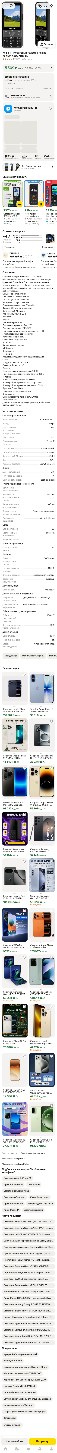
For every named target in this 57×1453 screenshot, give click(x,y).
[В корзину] (19, 204)
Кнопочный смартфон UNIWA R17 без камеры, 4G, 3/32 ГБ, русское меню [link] (14, 850)
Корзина (40, 1449)
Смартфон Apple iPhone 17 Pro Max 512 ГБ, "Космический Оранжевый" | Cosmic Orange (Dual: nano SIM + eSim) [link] (42, 946)
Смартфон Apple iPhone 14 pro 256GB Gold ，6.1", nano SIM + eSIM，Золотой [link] (41, 803)
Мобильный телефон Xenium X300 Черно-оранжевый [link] (32, 215)
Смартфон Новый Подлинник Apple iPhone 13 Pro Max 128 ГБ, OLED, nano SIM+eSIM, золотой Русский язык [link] (42, 1042)
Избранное (28, 1449)
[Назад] (6, 6)
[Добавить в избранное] (46, 6)
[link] (17, 1178)
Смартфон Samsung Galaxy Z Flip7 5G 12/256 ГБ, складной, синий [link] (14, 993)
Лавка (17, 1449)
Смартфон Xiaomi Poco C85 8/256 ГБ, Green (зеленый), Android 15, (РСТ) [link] (41, 993)
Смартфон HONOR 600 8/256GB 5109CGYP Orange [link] (14, 1091)
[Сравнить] (40, 6)
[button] (28, 68)
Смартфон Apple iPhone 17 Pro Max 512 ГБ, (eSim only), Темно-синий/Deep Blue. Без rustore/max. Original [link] (14, 710)
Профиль (51, 1449)
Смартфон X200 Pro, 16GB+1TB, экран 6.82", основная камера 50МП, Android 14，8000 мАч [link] (14, 946)
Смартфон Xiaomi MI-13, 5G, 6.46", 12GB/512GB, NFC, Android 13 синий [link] (14, 1141)
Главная (5, 1449)
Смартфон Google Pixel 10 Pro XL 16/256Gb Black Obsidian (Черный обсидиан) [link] (14, 897)
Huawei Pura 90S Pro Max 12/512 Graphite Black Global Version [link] (13, 803)
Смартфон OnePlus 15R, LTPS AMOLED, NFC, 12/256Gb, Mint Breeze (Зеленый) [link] (41, 1141)
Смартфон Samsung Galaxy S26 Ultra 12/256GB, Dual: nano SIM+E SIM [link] (40, 850)
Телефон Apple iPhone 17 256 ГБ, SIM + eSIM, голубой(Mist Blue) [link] (41, 710)
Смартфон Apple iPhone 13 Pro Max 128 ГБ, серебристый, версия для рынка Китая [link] (14, 757)
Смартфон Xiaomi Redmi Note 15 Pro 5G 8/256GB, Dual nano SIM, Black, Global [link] (41, 757)
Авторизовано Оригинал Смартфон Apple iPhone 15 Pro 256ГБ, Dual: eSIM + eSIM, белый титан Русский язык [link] (40, 1091)
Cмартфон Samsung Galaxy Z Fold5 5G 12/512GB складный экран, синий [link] (39, 897)
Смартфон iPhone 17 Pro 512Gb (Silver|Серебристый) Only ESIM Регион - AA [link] (14, 1042)
